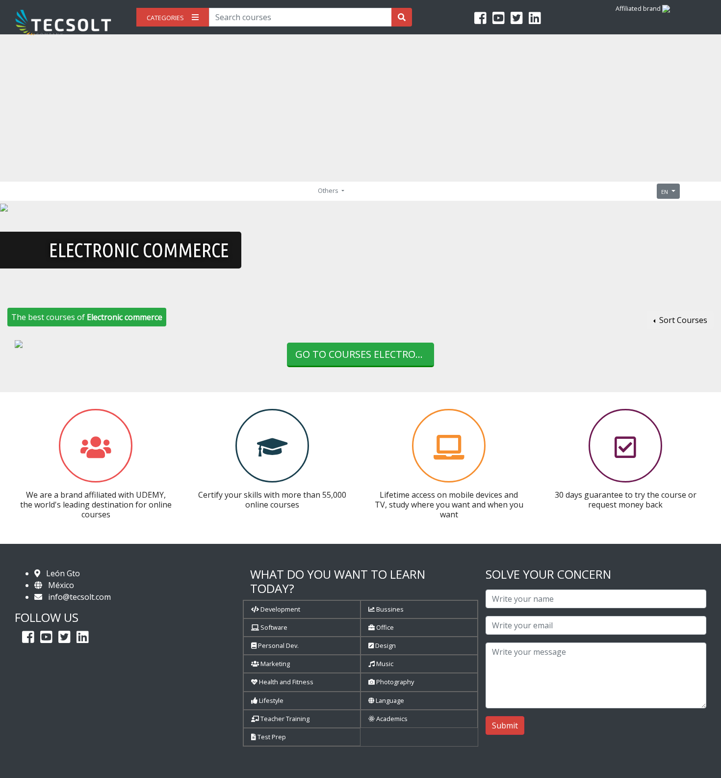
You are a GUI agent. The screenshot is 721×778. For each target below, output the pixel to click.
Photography (394, 681)
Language (389, 700)
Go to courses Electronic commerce (364, 354)
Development (279, 609)
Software (273, 627)
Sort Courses (682, 320)
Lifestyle (270, 700)
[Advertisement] (360, 108)
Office (384, 627)
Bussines (389, 609)
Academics (391, 718)
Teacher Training (284, 718)
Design (385, 645)
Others (329, 190)
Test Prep (271, 736)
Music (384, 663)
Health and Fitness (285, 681)
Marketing (274, 663)
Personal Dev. (278, 645)
